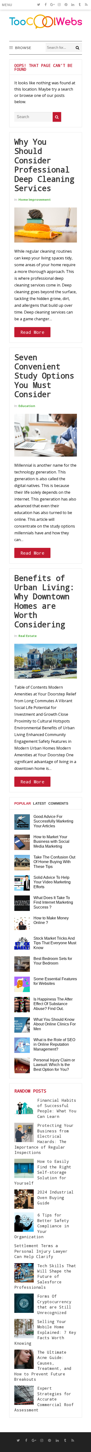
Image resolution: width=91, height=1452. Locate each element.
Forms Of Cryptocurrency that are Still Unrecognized (54, 1304)
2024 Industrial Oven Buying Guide (55, 1197)
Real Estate (27, 636)
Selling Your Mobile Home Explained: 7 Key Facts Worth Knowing (45, 1332)
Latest (39, 803)
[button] (8, 4)
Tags (19, 822)
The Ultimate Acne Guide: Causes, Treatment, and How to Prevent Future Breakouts (42, 1366)
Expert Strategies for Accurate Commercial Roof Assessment (44, 1399)
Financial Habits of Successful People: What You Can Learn (56, 1108)
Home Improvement (34, 199)
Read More (32, 332)
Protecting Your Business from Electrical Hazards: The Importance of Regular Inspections (44, 1139)
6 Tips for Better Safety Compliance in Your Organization (41, 1225)
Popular (22, 803)
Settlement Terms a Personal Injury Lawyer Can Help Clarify (41, 1251)
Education (26, 406)
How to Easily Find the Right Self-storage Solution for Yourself (42, 1172)
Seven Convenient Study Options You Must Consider (44, 376)
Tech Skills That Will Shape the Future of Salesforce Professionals (45, 1276)
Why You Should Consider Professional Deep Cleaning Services (44, 164)
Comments (58, 803)
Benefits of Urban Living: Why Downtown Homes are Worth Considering (44, 601)
